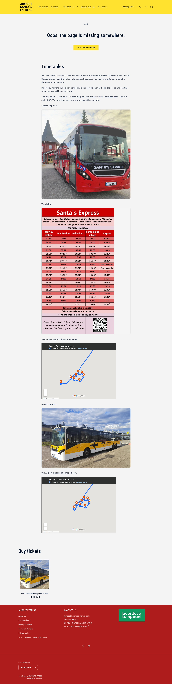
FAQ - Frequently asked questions (32, 637)
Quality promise (25, 624)
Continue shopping (86, 47)
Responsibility (24, 620)
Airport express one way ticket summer (34, 593)
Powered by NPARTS (34, 678)
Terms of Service (25, 629)
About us (22, 616)
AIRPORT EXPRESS (35, 676)
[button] (140, 7)
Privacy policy (24, 633)
